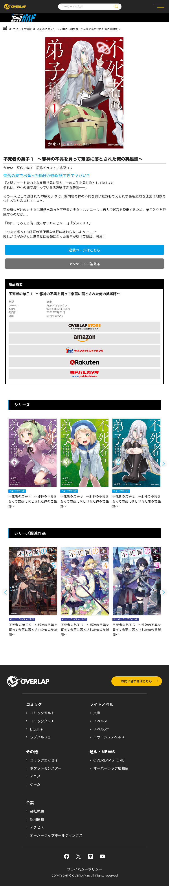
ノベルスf (101, 729)
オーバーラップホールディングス (56, 835)
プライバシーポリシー (84, 869)
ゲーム (35, 784)
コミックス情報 (22, 29)
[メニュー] (159, 6)
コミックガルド (42, 713)
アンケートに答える (84, 264)
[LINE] (90, 856)
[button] (163, 464)
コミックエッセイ (44, 760)
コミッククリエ (42, 721)
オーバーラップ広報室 (111, 768)
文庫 (96, 713)
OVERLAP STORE (109, 760)
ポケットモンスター (46, 768)
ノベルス (100, 721)
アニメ (35, 776)
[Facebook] (66, 856)
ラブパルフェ (40, 737)
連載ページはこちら (84, 250)
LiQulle (36, 729)
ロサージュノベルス (109, 737)
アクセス (37, 827)
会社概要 (37, 811)
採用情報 (37, 819)
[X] (78, 856)
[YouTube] (102, 856)
